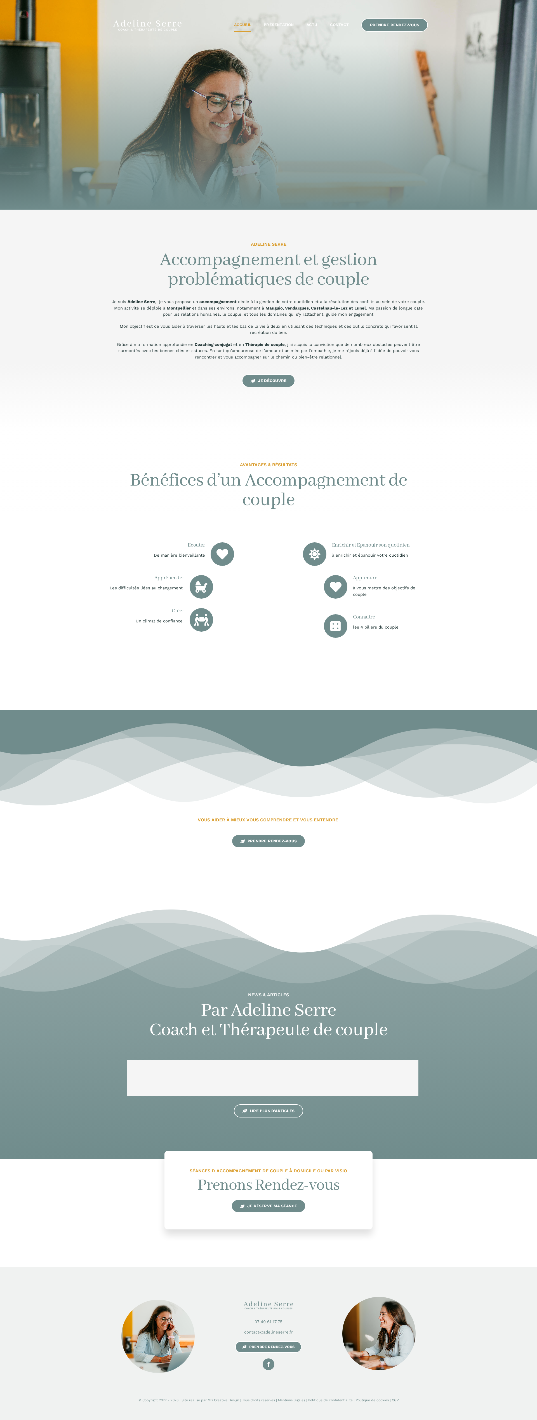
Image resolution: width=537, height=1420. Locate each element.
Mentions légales (291, 1400)
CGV (395, 1400)
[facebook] (268, 1364)
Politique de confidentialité (330, 1400)
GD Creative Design (223, 1400)
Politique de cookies (372, 1400)
